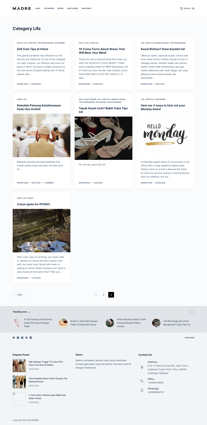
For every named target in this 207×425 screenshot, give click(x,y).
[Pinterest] (26, 338)
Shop (37, 8)
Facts (20, 43)
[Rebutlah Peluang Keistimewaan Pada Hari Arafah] (41, 135)
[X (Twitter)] (18, 338)
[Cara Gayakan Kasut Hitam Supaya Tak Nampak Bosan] (19, 382)
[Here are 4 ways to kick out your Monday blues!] (165, 135)
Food (19, 198)
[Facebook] (14, 338)
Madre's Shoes (162, 43)
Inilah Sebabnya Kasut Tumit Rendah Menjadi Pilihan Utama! (131, 323)
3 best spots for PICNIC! (33, 204)
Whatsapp (86, 8)
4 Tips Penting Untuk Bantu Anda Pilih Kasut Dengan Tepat (38, 323)
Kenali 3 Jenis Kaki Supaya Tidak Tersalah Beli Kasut (84, 323)
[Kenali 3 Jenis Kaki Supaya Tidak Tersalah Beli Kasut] (63, 323)
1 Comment (49, 183)
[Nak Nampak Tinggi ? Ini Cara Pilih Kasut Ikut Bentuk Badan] (19, 365)
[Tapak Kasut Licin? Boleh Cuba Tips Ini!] (103, 138)
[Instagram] (22, 338)
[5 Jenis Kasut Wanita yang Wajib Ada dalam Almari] (19, 398)
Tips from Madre (45, 43)
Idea (81, 99)
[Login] (193, 8)
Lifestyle (32, 43)
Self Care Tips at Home (32, 49)
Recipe (61, 8)
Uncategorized (114, 102)
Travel (30, 198)
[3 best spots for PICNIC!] (41, 230)
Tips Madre (49, 8)
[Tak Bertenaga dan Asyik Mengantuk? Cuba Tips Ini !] (156, 323)
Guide (19, 99)
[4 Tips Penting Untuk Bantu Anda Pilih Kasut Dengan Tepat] (17, 323)
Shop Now (189, 338)
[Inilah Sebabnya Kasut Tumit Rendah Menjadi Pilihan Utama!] (110, 323)
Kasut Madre (90, 99)
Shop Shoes (72, 8)
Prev (20, 295)
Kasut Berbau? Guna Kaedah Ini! (163, 49)
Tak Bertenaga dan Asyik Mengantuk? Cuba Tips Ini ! (177, 323)
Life (25, 43)
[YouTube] (31, 338)
